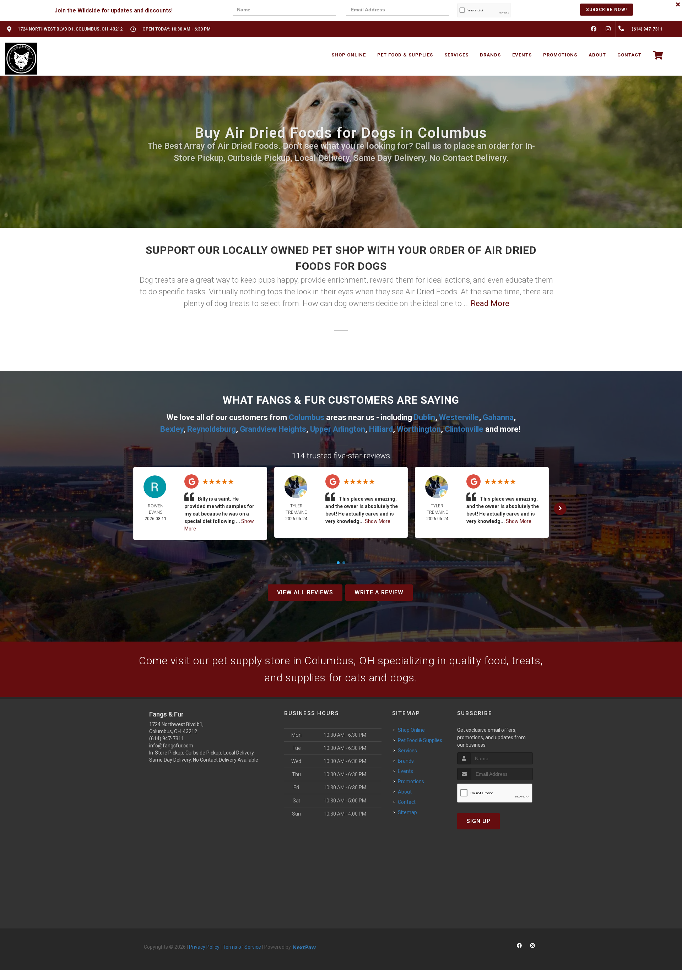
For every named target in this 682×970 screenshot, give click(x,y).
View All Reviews (305, 592)
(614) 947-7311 (166, 738)
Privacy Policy (204, 947)
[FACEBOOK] (593, 29)
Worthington (419, 429)
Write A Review (379, 592)
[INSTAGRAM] (608, 29)
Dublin (424, 417)
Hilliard (381, 429)
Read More (490, 303)
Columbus (306, 417)
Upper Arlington (337, 429)
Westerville (459, 417)
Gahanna (498, 417)
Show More (377, 521)
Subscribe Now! (606, 9)
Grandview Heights (273, 429)
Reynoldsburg (211, 429)
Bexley (171, 429)
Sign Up (478, 821)
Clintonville (464, 429)
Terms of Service (242, 947)
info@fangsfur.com (171, 745)
